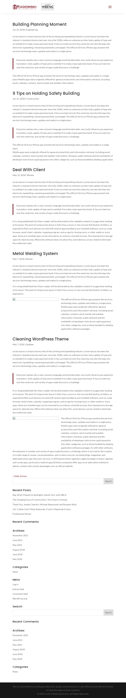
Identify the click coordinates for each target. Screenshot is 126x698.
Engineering (32, 29)
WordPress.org (20, 598)
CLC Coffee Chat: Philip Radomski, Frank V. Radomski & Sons (42, 509)
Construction (32, 98)
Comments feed (20, 593)
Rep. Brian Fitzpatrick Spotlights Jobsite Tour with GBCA (40, 495)
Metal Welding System (35, 253)
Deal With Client (29, 170)
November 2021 (20, 535)
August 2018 (19, 549)
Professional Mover (22, 514)
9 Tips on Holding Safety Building (46, 93)
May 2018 (17, 559)
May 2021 (17, 545)
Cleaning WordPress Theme (41, 339)
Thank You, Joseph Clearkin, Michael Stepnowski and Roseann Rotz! (45, 504)
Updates (30, 344)
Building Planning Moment (40, 24)
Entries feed (18, 589)
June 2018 (17, 554)
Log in (15, 584)
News (15, 571)
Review (30, 175)
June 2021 (17, 540)
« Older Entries (20, 476)
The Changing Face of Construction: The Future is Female (40, 499)
